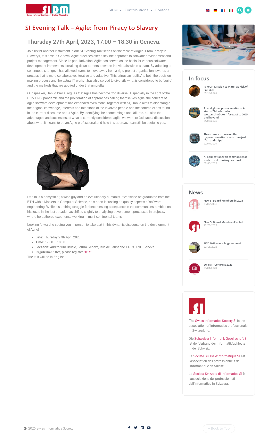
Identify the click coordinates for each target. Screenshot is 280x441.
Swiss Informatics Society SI (215, 321)
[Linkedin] (142, 427)
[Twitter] (135, 427)
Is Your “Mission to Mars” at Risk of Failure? (226, 88)
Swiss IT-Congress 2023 (218, 264)
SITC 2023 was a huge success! (222, 243)
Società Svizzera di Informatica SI (217, 374)
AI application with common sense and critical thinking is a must (225, 158)
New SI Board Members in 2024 (223, 200)
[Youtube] (149, 427)
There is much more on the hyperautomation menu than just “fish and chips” (225, 137)
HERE (88, 252)
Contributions (136, 10)
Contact (162, 10)
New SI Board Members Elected (223, 222)
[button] (240, 10)
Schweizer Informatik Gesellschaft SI (220, 339)
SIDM (113, 10)
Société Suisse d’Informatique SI (216, 356)
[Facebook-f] (129, 427)
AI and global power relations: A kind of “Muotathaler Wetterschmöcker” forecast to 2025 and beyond (226, 113)
